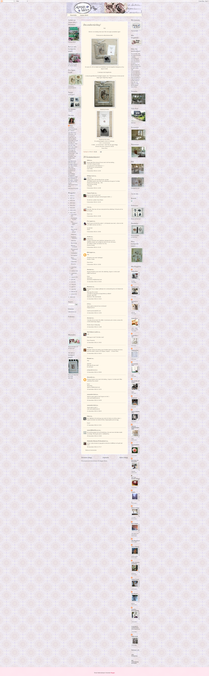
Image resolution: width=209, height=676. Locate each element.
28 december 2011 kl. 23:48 (94, 436)
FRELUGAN (134, 636)
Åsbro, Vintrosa (73, 258)
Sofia (88, 160)
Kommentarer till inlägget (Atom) (98, 461)
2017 (71, 198)
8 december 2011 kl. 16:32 (94, 202)
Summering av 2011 (74, 218)
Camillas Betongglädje (135, 610)
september (74, 273)
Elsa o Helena (135, 546)
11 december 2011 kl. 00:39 (94, 281)
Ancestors (139, 417)
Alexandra (90, 377)
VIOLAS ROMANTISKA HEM (135, 428)
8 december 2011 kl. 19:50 (94, 231)
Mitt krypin (90, 252)
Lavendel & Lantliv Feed (134, 627)
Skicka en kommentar (91, 450)
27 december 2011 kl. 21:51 (94, 425)
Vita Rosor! (134, 593)
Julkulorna (73, 234)
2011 (71, 212)
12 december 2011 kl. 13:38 (94, 327)
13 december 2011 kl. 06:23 (94, 353)
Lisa (88, 207)
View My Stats (134, 194)
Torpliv (89, 347)
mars (72, 289)
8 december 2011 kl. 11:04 (94, 170)
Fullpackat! (74, 261)
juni (72, 282)
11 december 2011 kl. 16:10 (94, 299)
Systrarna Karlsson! (74, 237)
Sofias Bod (134, 271)
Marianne (89, 286)
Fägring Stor (134, 350)
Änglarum (134, 398)
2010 (71, 297)
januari (73, 294)
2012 (71, 210)
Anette (89, 236)
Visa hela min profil (73, 188)
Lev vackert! (74, 255)
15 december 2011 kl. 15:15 (94, 389)
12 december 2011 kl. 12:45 (94, 313)
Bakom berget (135, 508)
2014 (71, 205)
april (72, 286)
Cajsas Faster (91, 193)
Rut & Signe (134, 523)
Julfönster (73, 240)
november (74, 267)
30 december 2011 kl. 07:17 (94, 447)
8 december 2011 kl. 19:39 (94, 216)
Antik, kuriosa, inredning (135, 563)
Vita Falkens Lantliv (92, 332)
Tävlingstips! (74, 253)
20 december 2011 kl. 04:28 (94, 400)
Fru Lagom (90, 221)
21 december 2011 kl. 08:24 (94, 411)
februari (73, 291)
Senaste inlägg (86, 457)
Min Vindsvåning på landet (134, 662)
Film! (72, 227)
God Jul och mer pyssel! (74, 231)
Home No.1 (134, 318)
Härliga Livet (90, 176)
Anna (71, 125)
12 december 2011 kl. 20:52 (94, 342)
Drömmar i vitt (135, 650)
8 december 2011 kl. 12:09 (94, 188)
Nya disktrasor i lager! (74, 223)
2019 (71, 195)
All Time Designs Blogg (135, 478)
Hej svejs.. (139, 402)
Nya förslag (74, 243)
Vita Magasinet (135, 540)
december (74, 214)
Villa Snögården (134, 655)
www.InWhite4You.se (93, 430)
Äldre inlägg (123, 457)
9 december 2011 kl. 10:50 (94, 264)
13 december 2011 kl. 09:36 (94, 372)
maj (72, 284)
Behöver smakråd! (74, 246)
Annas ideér (84, 15)
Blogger (113, 672)
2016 (71, 200)
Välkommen (71, 311)
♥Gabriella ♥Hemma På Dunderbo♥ (96, 441)
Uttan (88, 416)
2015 (71, 203)
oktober (73, 271)
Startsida (73, 15)
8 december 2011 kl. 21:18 (94, 247)
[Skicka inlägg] (101, 151)
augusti (73, 277)
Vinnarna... (74, 264)
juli (72, 279)
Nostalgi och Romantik (135, 461)
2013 (71, 207)
